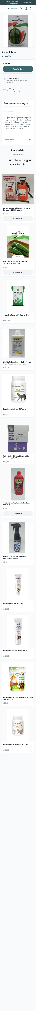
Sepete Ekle (18, 69)
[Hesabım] (26, 8)
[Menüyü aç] (5, 8)
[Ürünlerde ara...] (21, 8)
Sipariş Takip (28, 2)
